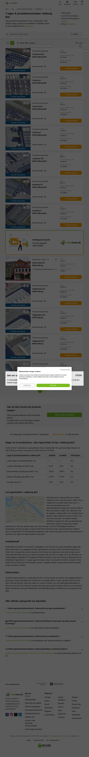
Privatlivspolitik (65, 370)
